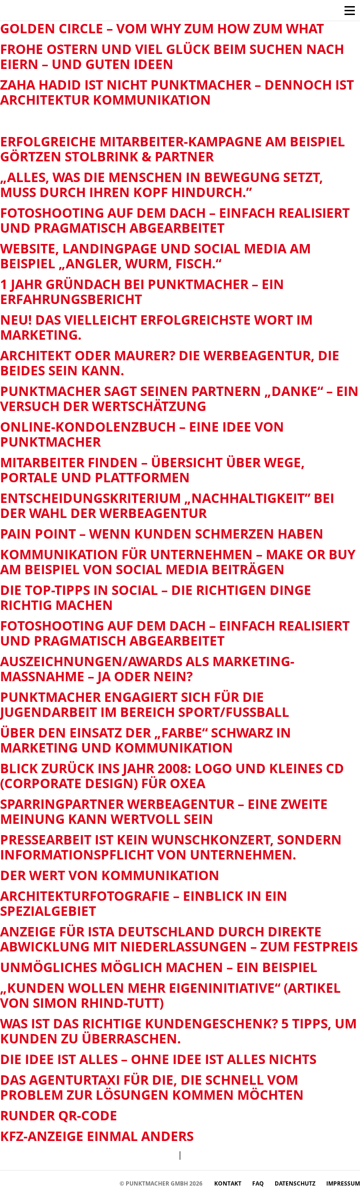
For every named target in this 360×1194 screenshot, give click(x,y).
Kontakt (228, 1183)
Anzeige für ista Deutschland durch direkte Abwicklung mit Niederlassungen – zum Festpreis (179, 938)
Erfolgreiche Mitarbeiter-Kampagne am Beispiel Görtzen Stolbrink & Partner (172, 148)
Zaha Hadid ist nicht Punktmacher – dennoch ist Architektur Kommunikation (177, 92)
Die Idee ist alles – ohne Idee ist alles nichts (158, 1059)
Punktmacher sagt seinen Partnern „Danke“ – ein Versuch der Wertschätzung (179, 398)
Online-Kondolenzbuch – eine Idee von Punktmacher (142, 434)
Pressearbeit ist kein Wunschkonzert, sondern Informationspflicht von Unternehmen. (171, 846)
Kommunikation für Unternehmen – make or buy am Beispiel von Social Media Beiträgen (177, 561)
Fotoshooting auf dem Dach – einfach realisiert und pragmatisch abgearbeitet (175, 220)
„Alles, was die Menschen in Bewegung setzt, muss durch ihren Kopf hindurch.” (161, 184)
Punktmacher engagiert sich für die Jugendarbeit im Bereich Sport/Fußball (144, 704)
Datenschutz (296, 1183)
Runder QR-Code (58, 1115)
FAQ (258, 1183)
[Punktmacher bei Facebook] (9, 1183)
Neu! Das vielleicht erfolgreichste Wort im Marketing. (156, 327)
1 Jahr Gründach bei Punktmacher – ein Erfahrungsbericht (142, 291)
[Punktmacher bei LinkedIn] (94, 1183)
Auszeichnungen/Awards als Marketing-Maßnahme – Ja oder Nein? (147, 668)
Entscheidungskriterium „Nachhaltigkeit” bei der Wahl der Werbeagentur (167, 505)
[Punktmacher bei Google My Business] (108, 1183)
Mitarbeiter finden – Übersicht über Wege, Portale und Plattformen (152, 469)
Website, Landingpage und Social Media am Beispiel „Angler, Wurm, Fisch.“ (155, 255)
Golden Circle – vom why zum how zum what (162, 28)
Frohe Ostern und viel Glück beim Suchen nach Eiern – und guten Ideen (172, 56)
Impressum (343, 1183)
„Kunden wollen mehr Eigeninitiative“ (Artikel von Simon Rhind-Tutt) (170, 995)
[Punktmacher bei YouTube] (51, 1183)
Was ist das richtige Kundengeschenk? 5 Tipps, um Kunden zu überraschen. (178, 1030)
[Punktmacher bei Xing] (79, 1183)
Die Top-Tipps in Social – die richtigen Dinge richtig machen (155, 597)
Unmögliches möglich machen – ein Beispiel (158, 967)
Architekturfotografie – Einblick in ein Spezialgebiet (143, 903)
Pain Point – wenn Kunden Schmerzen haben (161, 533)
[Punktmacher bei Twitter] (37, 1183)
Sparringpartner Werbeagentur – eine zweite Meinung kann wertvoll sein (164, 811)
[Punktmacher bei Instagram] (23, 1183)
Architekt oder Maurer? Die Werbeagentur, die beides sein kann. (169, 362)
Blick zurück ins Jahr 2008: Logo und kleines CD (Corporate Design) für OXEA (172, 775)
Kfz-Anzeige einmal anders (97, 1136)
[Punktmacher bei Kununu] (65, 1183)
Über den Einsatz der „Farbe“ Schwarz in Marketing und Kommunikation (145, 739)
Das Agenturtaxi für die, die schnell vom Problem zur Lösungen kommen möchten (152, 1087)
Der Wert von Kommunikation (109, 875)
